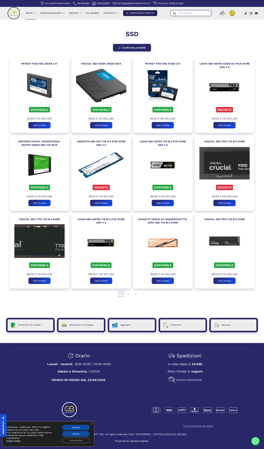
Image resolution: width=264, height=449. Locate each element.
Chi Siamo (92, 13)
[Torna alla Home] (13, 13)
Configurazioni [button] (50, 13)
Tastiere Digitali (139, 441)
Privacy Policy (13, 441)
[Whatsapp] (255, 441)
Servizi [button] (73, 13)
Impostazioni (76, 440)
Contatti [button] (109, 13)
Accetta (76, 427)
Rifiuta (76, 434)
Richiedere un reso (200, 426)
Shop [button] (29, 13)
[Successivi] (143, 294)
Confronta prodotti (134, 47)
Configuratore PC (142, 13)
